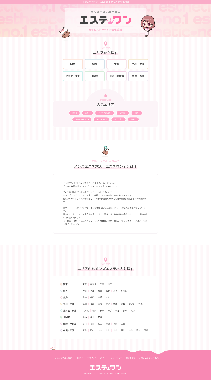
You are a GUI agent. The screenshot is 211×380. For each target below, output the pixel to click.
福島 (125, 310)
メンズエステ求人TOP (62, 358)
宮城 (133, 310)
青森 (94, 310)
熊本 (115, 304)
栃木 (92, 317)
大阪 (85, 291)
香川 (123, 330)
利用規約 (80, 358)
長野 (115, 324)
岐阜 (108, 297)
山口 (100, 330)
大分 (100, 304)
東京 (85, 284)
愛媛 (146, 330)
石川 (85, 324)
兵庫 (92, 291)
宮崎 (123, 304)
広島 (85, 330)
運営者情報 (131, 358)
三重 (100, 297)
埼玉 (110, 284)
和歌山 (124, 291)
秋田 (102, 310)
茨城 (100, 317)
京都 (100, 291)
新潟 (108, 324)
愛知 (85, 297)
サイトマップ (116, 358)
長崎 (92, 304)
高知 (138, 330)
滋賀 (108, 291)
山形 (117, 310)
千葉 (102, 284)
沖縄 (140, 304)
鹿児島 (132, 304)
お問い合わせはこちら (149, 358)
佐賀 (108, 304)
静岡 (92, 297)
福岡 (85, 304)
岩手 (110, 310)
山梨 (123, 324)
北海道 (86, 310)
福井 (92, 324)
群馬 (85, 317)
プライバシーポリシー (97, 358)
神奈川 (93, 284)
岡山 (92, 330)
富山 (100, 324)
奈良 (115, 291)
